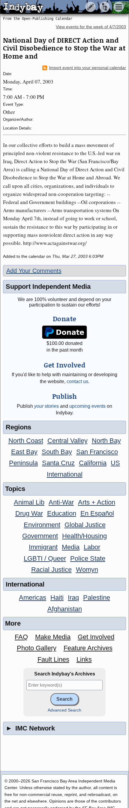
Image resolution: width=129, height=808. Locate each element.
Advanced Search (64, 710)
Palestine (96, 597)
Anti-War (61, 502)
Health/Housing (84, 536)
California (92, 463)
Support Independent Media (48, 286)
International (64, 474)
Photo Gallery (36, 648)
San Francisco (97, 452)
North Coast (25, 440)
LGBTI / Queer (45, 558)
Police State (87, 558)
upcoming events (87, 406)
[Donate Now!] (64, 332)
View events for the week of (91, 27)
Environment (42, 525)
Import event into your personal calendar (87, 68)
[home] (56, 7)
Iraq (73, 597)
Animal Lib (29, 502)
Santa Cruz (58, 463)
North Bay (106, 440)
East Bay (24, 452)
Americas (32, 597)
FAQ (21, 637)
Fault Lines (53, 659)
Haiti (57, 597)
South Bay (57, 452)
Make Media (52, 637)
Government (40, 536)
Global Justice (85, 525)
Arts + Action (96, 502)
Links (84, 659)
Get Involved (96, 637)
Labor (92, 547)
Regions (18, 427)
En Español (97, 513)
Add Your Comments (34, 270)
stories (46, 406)
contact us (77, 381)
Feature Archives (88, 648)
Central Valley (67, 440)
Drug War (29, 513)
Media (71, 547)
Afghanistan (64, 609)
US (115, 463)
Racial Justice (51, 569)
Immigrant (43, 547)
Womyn (87, 569)
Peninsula (23, 463)
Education (61, 513)
